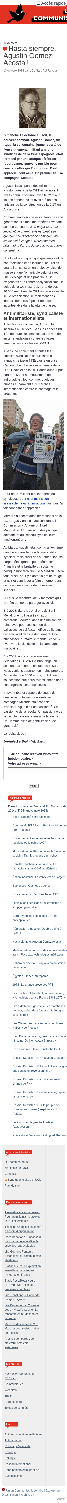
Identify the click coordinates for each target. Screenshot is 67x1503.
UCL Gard (35, 70)
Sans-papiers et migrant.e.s (22, 1469)
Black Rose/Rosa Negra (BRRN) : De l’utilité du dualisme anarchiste (20, 1285)
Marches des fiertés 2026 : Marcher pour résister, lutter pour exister (22, 1328)
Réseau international (18, 1464)
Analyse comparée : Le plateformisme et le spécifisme (19, 1343)
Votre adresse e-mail (24, 763)
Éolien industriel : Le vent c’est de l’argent (39, 877)
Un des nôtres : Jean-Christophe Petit (36, 1049)
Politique (10, 1458)
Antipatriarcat (13, 1440)
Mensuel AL (41, 806)
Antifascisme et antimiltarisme (23, 1434)
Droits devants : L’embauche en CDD (36, 894)
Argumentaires (14, 1401)
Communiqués (14, 1384)
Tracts (8, 1395)
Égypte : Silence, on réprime (30, 976)
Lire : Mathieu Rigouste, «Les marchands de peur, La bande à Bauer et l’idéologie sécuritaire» (39, 1010)
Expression (25, 806)
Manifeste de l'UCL (17, 1167)
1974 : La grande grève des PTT (33, 984)
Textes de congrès (16, 1407)
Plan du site (12, 1185)
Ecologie (10, 1452)
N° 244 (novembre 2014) (32, 810)
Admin (61, 1498)
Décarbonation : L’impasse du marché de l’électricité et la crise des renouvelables (23, 1241)
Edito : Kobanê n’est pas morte (32, 816)
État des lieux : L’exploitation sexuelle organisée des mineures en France (23, 1270)
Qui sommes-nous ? (17, 1161)
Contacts (10, 1173)
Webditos (11, 1389)
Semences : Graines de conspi (32, 885)
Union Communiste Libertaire (24, 1490)
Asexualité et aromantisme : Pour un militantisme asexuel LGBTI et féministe (23, 1216)
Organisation (10, 1494)
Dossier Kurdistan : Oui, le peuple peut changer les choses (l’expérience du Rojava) (37, 1109)
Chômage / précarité (17, 1446)
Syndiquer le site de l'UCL (24, 1179)
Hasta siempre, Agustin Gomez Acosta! (37, 941)
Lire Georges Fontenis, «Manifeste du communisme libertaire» (23, 1256)
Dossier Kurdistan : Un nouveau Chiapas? (40, 1057)
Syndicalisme (13, 1475)
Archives (26, 1494)
